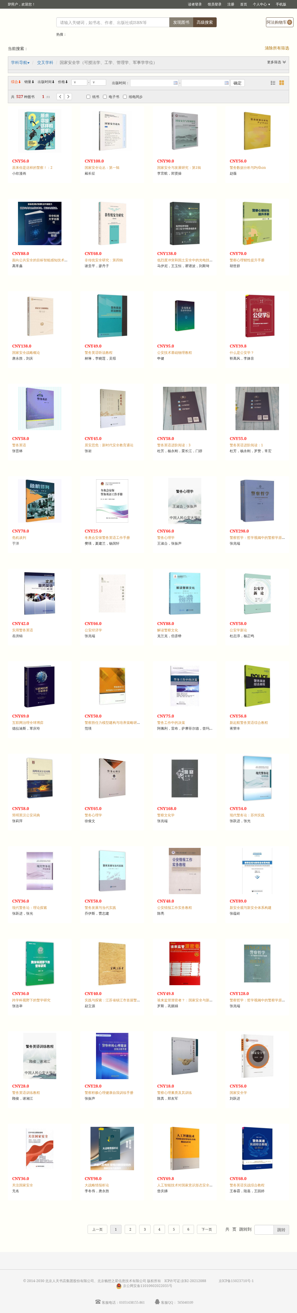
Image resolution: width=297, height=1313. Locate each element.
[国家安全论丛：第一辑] (112, 131)
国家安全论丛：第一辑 (102, 167)
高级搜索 (205, 22)
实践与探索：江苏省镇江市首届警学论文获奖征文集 (125, 1000)
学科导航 (19, 62)
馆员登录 (215, 4)
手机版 (281, 4)
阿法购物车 (279, 22)
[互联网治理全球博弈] (39, 686)
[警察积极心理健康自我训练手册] (112, 1056)
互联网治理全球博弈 (28, 722)
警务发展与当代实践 (100, 907)
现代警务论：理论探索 (29, 907)
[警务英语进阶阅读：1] (257, 408)
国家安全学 (238, 1092)
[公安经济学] (112, 593)
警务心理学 (166, 537)
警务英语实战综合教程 (247, 1185)
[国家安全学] (257, 1056)
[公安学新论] (257, 593)
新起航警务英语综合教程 (249, 722)
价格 (61, 82)
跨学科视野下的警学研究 (31, 1000)
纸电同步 (136, 96)
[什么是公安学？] (257, 316)
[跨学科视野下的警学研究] (39, 963)
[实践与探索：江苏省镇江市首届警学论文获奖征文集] (112, 963)
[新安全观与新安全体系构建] (257, 871)
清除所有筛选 (277, 48)
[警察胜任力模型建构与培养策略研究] (112, 686)
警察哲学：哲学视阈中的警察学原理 (257, 537)
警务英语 (19, 445)
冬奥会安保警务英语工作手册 (107, 537)
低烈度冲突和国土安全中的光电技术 (185, 260)
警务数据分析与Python (248, 167)
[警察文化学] (185, 778)
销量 (29, 81)
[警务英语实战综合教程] (257, 1148)
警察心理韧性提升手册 (247, 260)
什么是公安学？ (242, 352)
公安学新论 (238, 630)
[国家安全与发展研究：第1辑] (185, 131)
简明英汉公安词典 (26, 815)
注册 (230, 4)
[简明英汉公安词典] (39, 778)
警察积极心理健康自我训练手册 (109, 1092)
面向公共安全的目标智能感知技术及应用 (43, 260)
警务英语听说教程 (99, 352)
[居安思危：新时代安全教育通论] (112, 408)
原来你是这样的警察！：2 (32, 167)
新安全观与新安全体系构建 (250, 907)
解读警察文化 (167, 630)
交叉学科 (45, 62)
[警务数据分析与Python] (257, 131)
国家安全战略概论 (26, 352)
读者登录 (195, 4)
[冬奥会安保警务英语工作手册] (112, 501)
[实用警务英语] (39, 593)
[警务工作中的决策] (185, 686)
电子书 (114, 96)
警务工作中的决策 (171, 722)
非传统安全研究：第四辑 (104, 260)
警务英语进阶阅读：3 (174, 445)
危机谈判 (19, 537)
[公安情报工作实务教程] (185, 871)
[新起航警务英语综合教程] (257, 686)
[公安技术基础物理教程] (185, 316)
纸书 (95, 96)
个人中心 (260, 4)
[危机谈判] (39, 501)
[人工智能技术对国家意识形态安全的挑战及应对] (185, 1148)
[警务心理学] (112, 778)
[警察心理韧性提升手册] (257, 223)
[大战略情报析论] (112, 1148)
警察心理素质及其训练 (174, 1092)
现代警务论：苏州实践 (247, 815)
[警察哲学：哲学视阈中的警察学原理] (257, 501)
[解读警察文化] (185, 593)
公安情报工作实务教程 (174, 907)
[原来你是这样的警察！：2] (39, 131)
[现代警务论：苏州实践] (257, 778)
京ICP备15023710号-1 (236, 1280)
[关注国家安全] (39, 1148)
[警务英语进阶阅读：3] (185, 408)
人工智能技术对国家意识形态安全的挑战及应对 (193, 1185)
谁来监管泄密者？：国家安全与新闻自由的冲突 (193, 1000)
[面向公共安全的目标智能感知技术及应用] (39, 223)
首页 (243, 4)
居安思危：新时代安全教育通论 (109, 445)
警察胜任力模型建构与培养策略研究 (112, 722)
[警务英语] (39, 408)
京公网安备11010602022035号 (147, 1285)
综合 (16, 81)
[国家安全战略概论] (39, 316)
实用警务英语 (22, 630)
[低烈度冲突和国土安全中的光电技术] (185, 223)
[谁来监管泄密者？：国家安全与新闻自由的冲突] (185, 963)
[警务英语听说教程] (112, 316)
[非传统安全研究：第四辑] (112, 223)
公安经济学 (93, 630)
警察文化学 (166, 815)
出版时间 (46, 81)
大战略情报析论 (97, 1185)
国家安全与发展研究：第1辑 (179, 167)
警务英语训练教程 (26, 1092)
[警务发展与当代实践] (112, 871)
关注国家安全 (22, 1185)
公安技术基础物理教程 (174, 352)
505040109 (185, 1302)
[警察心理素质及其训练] (185, 1056)
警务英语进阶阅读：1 (246, 445)
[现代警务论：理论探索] (39, 871)
